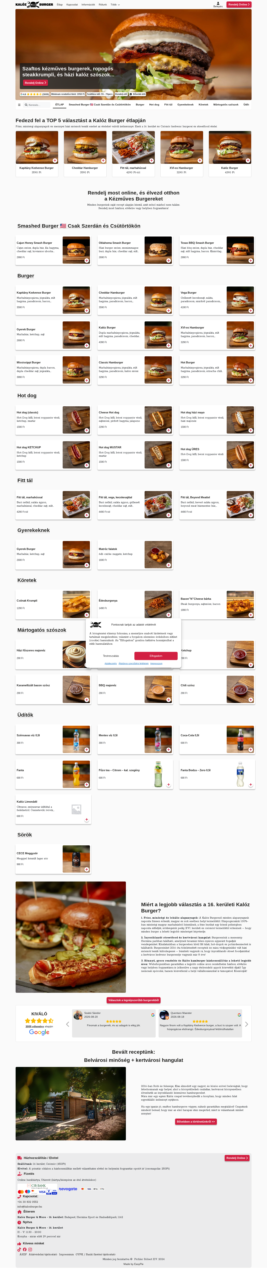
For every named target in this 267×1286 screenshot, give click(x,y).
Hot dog (154, 104)
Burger (140, 104)
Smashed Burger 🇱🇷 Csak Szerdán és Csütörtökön (100, 104)
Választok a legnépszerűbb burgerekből (133, 1000)
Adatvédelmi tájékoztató (43, 1254)
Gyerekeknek (185, 104)
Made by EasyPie (133, 1264)
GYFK (79, 1254)
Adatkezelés (111, 663)
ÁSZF (23, 1254)
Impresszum (156, 663)
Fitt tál (168, 104)
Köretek (203, 104)
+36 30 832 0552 (27, 1202)
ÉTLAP (59, 104)
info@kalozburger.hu (29, 1206)
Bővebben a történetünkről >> (196, 1121)
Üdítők (248, 104)
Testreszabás (111, 655)
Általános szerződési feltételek (134, 663)
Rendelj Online (237, 4)
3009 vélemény (35, 1026)
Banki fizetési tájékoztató (101, 1254)
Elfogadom (156, 655)
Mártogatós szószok (225, 104)
